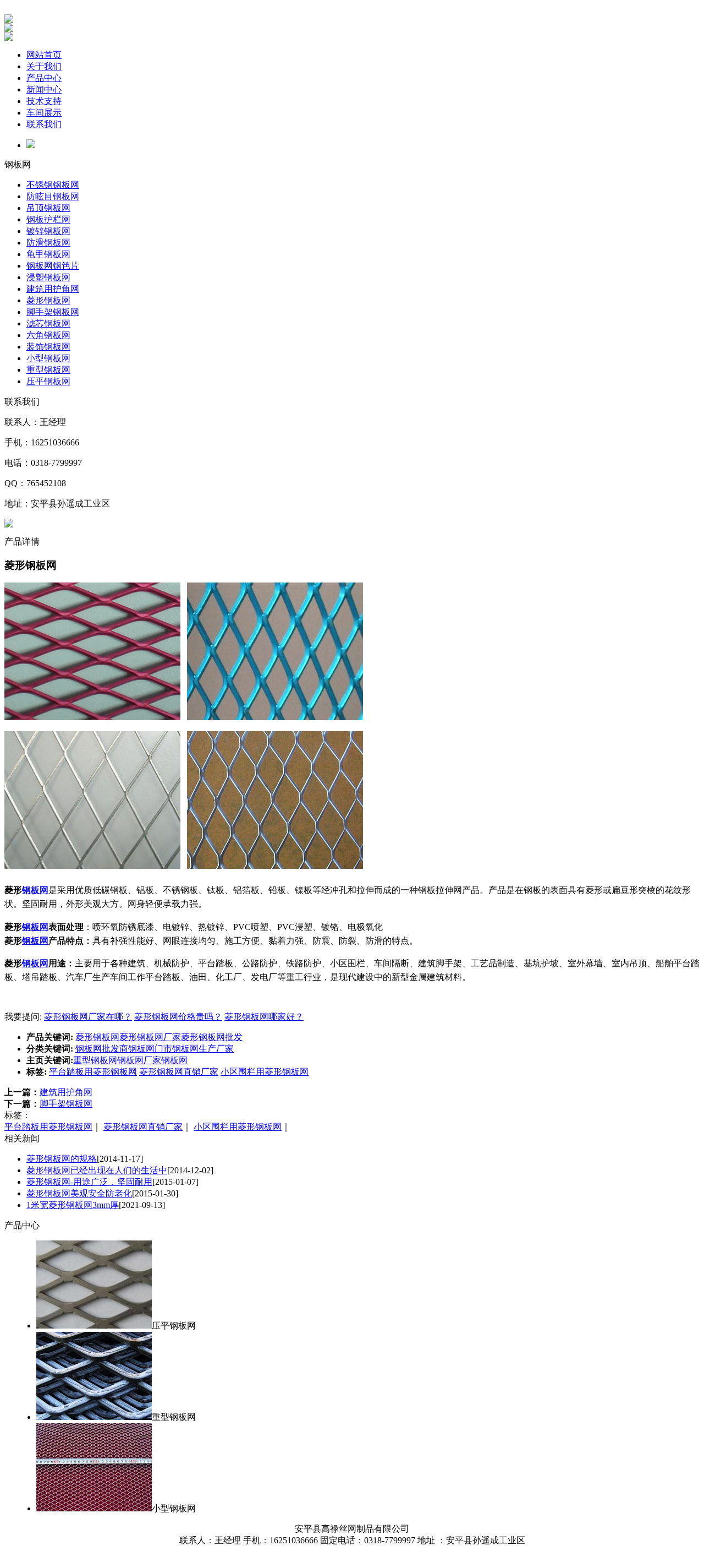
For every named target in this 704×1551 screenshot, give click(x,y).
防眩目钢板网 (52, 196)
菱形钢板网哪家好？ (264, 1016)
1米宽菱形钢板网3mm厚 (72, 1205)
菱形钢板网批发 (212, 1037)
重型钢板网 (48, 369)
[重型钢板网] (94, 1417)
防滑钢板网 (48, 242)
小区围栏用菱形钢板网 (265, 1071)
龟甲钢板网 (48, 254)
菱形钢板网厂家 (150, 1037)
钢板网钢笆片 (52, 265)
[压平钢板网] (94, 1325)
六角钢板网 (48, 335)
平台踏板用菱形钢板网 (93, 1071)
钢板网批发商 (101, 1048)
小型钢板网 (48, 358)
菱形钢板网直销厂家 (178, 1071)
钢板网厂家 (139, 1060)
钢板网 (35, 890)
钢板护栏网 (48, 219)
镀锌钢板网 (48, 231)
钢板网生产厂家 (203, 1048)
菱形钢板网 (48, 300)
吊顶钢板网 (48, 208)
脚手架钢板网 (52, 312)
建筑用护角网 (52, 288)
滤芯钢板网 (48, 323)
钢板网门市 (150, 1048)
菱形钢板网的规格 (61, 1158)
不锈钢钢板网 (52, 184)
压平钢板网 (48, 381)
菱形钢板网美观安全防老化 (79, 1193)
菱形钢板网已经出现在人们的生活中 (96, 1170)
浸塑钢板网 (48, 277)
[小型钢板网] (94, 1508)
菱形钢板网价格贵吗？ (178, 1016)
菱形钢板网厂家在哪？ (88, 1016)
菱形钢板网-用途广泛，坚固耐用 (89, 1182)
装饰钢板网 (48, 346)
